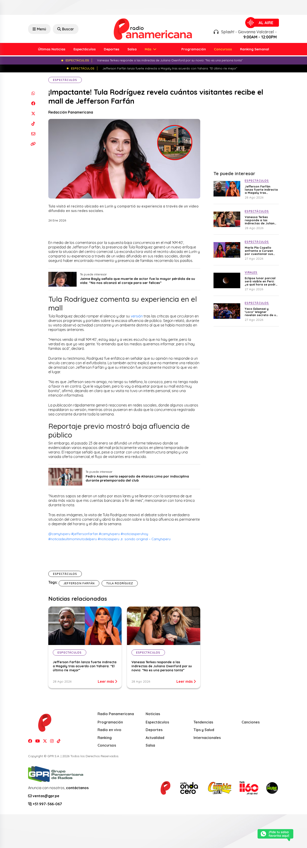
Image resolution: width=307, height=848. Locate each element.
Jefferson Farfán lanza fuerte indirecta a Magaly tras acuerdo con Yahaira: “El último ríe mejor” (84, 666)
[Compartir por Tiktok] (33, 123)
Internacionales (207, 737)
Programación (193, 49)
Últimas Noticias (51, 49)
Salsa (132, 49)
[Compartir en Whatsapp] (33, 93)
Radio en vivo (109, 729)
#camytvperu (109, 534)
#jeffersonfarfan (84, 534)
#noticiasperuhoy (134, 534)
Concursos (223, 49)
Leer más (106, 681)
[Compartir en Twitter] (33, 113)
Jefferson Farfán (79, 583)
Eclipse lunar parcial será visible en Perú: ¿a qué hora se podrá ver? (261, 281)
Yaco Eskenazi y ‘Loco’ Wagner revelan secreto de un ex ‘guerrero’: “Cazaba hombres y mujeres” (261, 312)
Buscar (68, 29)
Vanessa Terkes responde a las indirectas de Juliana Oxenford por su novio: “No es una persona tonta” (161, 666)
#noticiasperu (108, 539)
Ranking (105, 737)
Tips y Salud (204, 729)
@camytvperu (59, 534)
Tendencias (203, 722)
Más (148, 49)
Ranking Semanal (254, 49)
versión (137, 316)
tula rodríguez (119, 583)
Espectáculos (84, 49)
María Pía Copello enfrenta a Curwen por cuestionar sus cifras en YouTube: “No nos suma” (259, 250)
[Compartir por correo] (33, 134)
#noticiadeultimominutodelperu (72, 539)
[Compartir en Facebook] (33, 103)
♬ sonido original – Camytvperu (145, 539)
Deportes (111, 49)
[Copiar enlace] (33, 144)
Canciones (251, 722)
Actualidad (155, 737)
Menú (41, 29)
